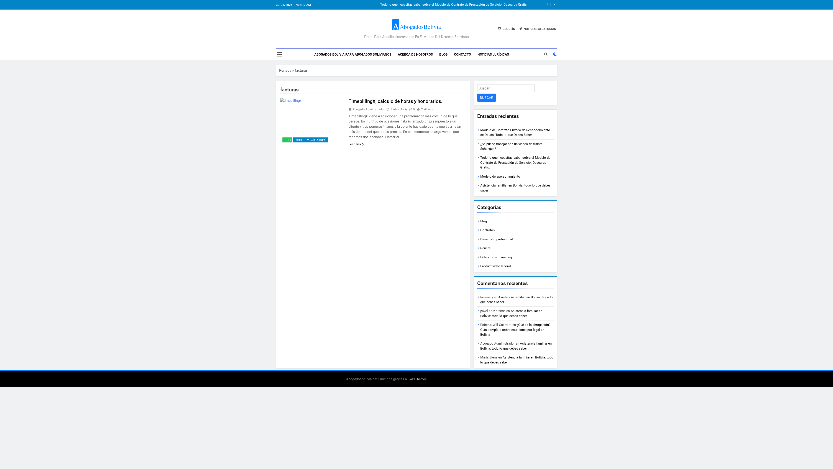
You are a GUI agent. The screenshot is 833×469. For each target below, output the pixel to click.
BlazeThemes (417, 379)
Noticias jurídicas (493, 54)
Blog (287, 140)
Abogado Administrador (368, 109)
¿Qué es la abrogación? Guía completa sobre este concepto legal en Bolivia (515, 330)
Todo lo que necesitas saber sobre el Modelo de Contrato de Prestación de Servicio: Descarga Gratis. (454, 5)
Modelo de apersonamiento (500, 176)
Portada (285, 70)
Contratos (487, 230)
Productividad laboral (310, 140)
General (485, 248)
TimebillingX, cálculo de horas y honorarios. (395, 101)
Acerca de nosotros (415, 54)
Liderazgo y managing (496, 257)
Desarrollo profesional (496, 239)
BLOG (443, 54)
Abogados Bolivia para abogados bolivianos (352, 54)
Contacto (462, 54)
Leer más (355, 144)
